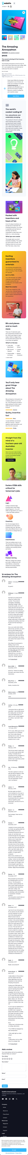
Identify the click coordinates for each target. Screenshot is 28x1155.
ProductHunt (13, 1044)
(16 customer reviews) (13, 52)
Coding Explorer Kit (13, 85)
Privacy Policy (18, 1153)
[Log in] (8, 6)
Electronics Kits (10, 75)
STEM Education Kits (20, 75)
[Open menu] (14, 3)
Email (3, 1079)
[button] (23, 12)
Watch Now (10, 460)
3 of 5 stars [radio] (7, 1059)
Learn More (16, 96)
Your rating (5, 1056)
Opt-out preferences (10, 1153)
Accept (14, 1150)
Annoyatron (7, 76)
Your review (5, 1062)
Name (4, 1073)
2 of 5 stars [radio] (5, 1059)
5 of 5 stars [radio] (11, 1059)
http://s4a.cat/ (14, 650)
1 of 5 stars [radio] (3, 1059)
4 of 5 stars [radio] (9, 1059)
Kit (11, 76)
